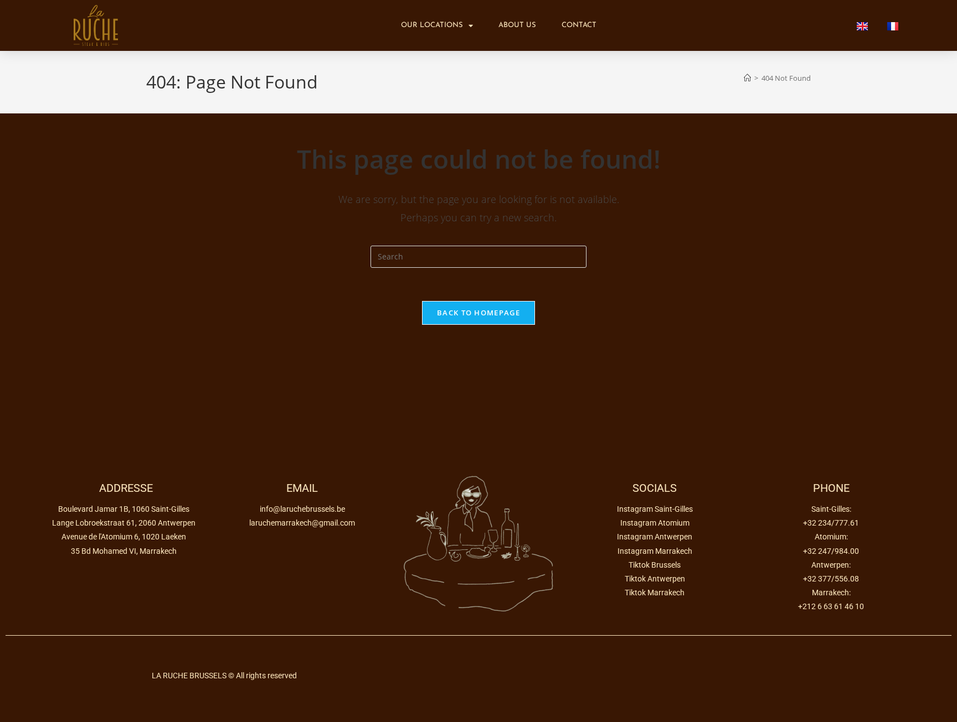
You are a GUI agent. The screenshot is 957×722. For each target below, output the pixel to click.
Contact (579, 25)
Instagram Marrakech (655, 551)
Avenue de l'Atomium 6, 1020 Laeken (123, 536)
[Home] (747, 78)
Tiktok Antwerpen (655, 578)
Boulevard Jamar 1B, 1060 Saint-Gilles (123, 509)
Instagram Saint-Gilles (655, 509)
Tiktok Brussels (655, 564)
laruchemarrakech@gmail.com (302, 522)
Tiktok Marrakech (655, 592)
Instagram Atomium (655, 522)
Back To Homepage (478, 313)
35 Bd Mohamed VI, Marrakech (124, 551)
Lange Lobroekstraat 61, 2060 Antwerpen (123, 522)
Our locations (432, 25)
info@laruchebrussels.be (302, 509)
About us (517, 25)
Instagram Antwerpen (654, 536)
